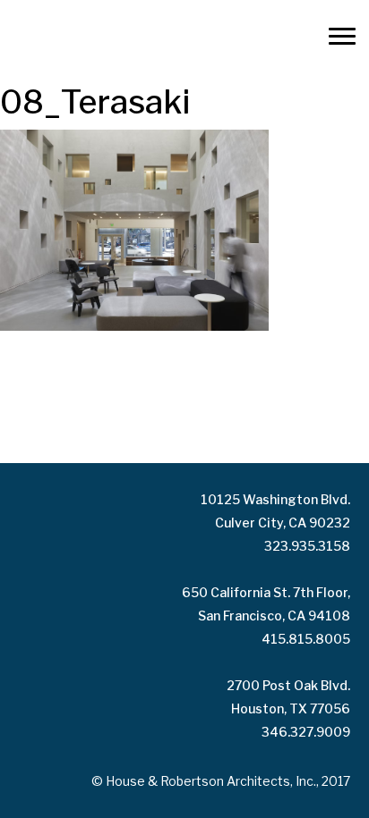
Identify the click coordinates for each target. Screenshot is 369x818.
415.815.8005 (306, 638)
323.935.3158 (307, 545)
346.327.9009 (306, 731)
